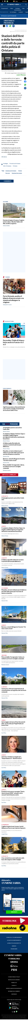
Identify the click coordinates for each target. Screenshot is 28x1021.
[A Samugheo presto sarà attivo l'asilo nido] (14, 485)
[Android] (14, 1008)
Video (11, 8)
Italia (23, 8)
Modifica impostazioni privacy (14, 988)
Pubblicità (14, 982)
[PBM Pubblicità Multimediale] (14, 970)
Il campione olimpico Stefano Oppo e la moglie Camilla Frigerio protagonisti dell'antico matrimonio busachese (14, 436)
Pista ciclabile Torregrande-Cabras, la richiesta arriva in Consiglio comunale (13, 466)
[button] (4, 26)
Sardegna (17, 8)
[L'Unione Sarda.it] (14, 4)
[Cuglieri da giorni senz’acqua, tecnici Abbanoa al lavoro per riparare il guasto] (14, 813)
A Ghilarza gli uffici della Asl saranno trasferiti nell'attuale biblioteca (12, 444)
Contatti (14, 985)
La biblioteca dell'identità (14, 943)
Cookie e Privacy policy (14, 976)
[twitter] (2, 1)
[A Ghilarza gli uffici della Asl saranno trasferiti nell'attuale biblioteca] (14, 547)
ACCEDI (24, 1)
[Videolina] (14, 920)
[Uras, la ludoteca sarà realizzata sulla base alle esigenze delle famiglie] (14, 845)
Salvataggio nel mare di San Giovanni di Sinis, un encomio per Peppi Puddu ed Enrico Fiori (13, 723)
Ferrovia (7, 173)
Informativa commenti (14, 991)
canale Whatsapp (21, 75)
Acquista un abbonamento (14, 940)
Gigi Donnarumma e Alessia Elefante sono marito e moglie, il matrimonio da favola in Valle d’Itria (14, 408)
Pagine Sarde (14, 948)
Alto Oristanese (7, 166)
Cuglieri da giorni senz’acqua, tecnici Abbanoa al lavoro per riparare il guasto (13, 827)
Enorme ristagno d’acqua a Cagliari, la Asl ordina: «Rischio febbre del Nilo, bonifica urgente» (13, 221)
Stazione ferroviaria (17, 173)
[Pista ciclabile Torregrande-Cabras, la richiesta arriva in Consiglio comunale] (14, 644)
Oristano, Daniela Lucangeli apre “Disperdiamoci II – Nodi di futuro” (11, 757)
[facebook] (5, 1)
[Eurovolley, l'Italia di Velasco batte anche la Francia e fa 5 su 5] (14, 330)
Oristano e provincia (9, 22)
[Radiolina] (14, 928)
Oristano (15, 166)
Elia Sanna (4, 156)
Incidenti (21, 12)
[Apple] (14, 1003)
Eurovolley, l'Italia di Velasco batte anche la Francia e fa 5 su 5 (13, 342)
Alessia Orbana (6, 431)
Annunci (14, 946)
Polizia (20, 170)
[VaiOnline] (14, 966)
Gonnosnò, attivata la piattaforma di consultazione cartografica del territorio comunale (13, 690)
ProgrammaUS (4, 8)
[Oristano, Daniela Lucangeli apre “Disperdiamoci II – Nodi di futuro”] (14, 744)
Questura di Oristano (10, 170)
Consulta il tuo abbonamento (14, 937)
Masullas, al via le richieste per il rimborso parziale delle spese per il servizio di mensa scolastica (13, 452)
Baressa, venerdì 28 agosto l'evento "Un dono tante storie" (14, 459)
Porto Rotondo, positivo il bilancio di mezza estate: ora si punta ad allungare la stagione (13, 299)
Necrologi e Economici (14, 979)
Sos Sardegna (13, 12)
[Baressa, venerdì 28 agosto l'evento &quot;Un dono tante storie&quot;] (14, 614)
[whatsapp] (7, 1)
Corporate (14, 994)
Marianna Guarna (7, 470)
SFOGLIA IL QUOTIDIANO (8, 16)
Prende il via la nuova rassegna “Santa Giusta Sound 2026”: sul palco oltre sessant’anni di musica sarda (12, 793)
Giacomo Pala (6, 456)
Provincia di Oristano (14, 163)
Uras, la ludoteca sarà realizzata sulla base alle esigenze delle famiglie (12, 858)
